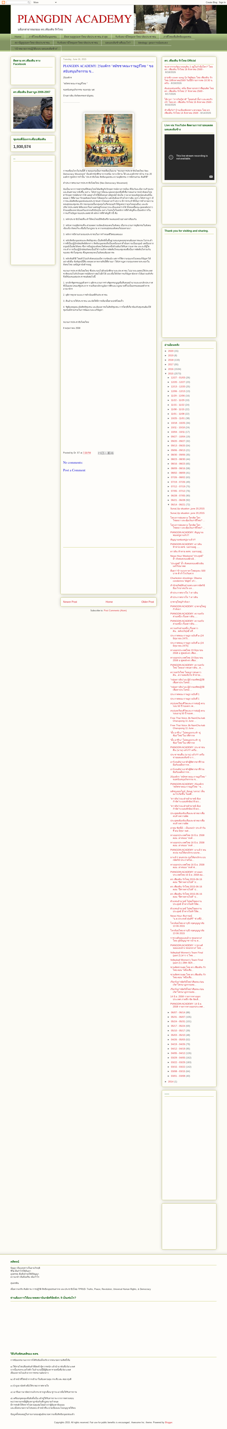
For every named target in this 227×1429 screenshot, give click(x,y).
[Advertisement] (108, 362)
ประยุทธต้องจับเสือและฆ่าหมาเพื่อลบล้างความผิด (187, 814)
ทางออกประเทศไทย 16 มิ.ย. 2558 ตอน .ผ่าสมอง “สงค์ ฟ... (187, 866)
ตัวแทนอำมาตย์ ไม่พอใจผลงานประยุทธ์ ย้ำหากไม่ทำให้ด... (186, 902)
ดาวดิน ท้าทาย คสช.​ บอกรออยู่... (186, 551)
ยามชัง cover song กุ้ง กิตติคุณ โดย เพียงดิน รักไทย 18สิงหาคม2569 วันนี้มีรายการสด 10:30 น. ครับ (189, 80)
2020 (171, 351)
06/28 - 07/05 (178, 495)
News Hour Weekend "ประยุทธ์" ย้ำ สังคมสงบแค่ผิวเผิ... (186, 557)
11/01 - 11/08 (178, 413)
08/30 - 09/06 (178, 454)
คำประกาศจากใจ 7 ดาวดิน (184, 592)
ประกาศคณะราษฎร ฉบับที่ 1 (184, 694)
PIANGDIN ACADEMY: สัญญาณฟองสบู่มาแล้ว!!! (186, 533)
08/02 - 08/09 (178, 472)
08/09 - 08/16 (178, 468)
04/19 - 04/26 (178, 1044)
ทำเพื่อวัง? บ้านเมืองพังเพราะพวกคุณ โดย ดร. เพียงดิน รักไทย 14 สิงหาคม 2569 (188, 111)
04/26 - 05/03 (178, 1039)
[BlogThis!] (102, 453)
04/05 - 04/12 (178, 1053)
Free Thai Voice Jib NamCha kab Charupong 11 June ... (187, 719)
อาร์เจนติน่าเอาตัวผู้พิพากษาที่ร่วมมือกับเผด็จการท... (187, 763)
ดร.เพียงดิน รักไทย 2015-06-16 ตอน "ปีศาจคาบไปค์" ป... (186, 880)
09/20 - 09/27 (178, 441)
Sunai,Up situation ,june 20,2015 (187, 508)
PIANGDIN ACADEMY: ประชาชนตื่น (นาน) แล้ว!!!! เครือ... (187, 748)
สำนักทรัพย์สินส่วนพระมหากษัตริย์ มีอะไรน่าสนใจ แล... (187, 586)
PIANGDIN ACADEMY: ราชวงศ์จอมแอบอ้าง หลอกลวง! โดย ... (187, 946)
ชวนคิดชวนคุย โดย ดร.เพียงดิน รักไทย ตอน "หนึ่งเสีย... (188, 968)
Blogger (168, 1422)
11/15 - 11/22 (178, 404)
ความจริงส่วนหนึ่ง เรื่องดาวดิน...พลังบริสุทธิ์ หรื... (184, 629)
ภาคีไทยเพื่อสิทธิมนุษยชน (43, 36)
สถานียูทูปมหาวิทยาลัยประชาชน (32, 42)
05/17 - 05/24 (178, 1026)
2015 (171, 373)
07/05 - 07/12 (178, 491)
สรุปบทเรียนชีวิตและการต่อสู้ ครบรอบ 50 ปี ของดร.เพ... (187, 705)
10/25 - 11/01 (178, 418)
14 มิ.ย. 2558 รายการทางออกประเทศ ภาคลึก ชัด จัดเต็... (185, 998)
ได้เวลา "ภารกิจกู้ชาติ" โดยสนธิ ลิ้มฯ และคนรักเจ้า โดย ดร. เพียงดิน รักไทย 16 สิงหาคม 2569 (188, 100)
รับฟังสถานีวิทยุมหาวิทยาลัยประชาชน (135, 36)
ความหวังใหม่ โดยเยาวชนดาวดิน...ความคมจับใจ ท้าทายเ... (186, 673)
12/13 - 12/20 (178, 386)
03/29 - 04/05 (178, 1057)
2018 (171, 360)
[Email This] (99, 453)
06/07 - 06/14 (178, 1012)
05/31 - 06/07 (178, 1017)
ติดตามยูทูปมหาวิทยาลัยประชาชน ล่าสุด (86, 36)
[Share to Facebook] (109, 453)
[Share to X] (106, 453)
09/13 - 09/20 (178, 445)
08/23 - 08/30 (178, 459)
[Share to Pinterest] (112, 453)
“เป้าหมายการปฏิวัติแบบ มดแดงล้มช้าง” (36, 48)
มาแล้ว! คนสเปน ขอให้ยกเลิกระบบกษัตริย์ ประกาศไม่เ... (188, 858)
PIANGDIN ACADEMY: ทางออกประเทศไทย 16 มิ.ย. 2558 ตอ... (187, 873)
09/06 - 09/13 (178, 450)
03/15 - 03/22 (178, 1066)
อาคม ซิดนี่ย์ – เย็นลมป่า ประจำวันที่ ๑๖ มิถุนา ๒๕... (188, 829)
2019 (171, 355)
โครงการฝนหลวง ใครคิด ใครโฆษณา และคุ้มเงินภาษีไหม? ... (187, 519)
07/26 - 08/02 (178, 477)
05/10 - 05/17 (178, 1030)
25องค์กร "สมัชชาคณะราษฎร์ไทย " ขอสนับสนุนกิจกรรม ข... (188, 778)
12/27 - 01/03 (178, 377)
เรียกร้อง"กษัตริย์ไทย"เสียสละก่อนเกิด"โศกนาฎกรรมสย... (187, 983)
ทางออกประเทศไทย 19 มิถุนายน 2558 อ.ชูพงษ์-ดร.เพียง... (186, 651)
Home (18, 36)
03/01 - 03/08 (178, 1076)
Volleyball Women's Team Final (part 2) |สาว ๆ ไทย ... (186, 954)
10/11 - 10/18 (178, 427)
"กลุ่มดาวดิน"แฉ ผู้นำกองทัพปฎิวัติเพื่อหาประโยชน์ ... (187, 681)
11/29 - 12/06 (178, 395)
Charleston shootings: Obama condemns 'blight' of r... (186, 579)
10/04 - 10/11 (178, 432)
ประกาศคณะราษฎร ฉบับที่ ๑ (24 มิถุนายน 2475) (187, 644)
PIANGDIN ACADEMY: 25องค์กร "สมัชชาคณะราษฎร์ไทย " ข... (187, 785)
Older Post (147, 601)
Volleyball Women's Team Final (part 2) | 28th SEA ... (186, 961)
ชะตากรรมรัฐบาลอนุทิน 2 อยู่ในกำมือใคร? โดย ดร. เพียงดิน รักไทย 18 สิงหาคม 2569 (189, 68)
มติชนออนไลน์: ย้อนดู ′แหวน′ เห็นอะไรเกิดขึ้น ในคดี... (187, 792)
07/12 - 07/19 (178, 486)
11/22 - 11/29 (178, 400)
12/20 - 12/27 (178, 382)
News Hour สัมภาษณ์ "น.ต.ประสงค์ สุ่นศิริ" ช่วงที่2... (187, 917)
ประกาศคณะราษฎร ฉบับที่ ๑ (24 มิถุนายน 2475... (187, 637)
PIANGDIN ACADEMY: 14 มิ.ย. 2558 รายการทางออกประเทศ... (187, 1005)
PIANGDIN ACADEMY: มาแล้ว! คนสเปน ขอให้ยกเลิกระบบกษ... (188, 851)
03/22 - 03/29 (178, 1062)
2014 (171, 1081)
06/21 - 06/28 (178, 500)
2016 (171, 369)
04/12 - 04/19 (178, 1048)
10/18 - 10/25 (178, 423)
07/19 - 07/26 (178, 482)
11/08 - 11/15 (178, 409)
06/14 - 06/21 (178, 504)
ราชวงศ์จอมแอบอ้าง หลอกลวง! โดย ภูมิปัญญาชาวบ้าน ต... (186, 939)
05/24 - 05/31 (178, 1021)
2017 (171, 364)
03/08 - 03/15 (178, 1071)
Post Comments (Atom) (115, 610)
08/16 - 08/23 (178, 463)
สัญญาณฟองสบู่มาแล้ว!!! (183, 539)
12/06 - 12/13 (178, 391)
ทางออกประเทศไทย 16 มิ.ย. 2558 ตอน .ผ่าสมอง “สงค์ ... (187, 836)
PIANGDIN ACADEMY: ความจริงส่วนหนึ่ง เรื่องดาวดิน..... (187, 615)
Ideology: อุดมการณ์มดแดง (153, 42)
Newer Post (70, 601)
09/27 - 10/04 (178, 436)
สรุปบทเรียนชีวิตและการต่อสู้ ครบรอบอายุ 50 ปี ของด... (187, 712)
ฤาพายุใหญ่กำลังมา (180, 601)
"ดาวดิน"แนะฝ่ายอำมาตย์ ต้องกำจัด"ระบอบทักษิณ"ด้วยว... (185, 800)
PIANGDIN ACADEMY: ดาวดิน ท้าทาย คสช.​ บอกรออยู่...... (186, 545)
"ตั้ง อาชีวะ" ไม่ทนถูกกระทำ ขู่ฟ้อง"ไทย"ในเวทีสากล (185, 734)
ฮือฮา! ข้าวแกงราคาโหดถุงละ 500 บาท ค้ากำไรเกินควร (187, 572)
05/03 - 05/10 (178, 1035)
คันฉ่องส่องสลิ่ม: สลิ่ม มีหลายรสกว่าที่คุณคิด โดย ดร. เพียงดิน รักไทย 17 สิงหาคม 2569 (189, 89)
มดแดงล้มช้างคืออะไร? (117, 42)
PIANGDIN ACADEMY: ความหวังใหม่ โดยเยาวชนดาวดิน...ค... (187, 666)
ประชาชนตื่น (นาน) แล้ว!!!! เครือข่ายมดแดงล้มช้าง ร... (187, 756)
